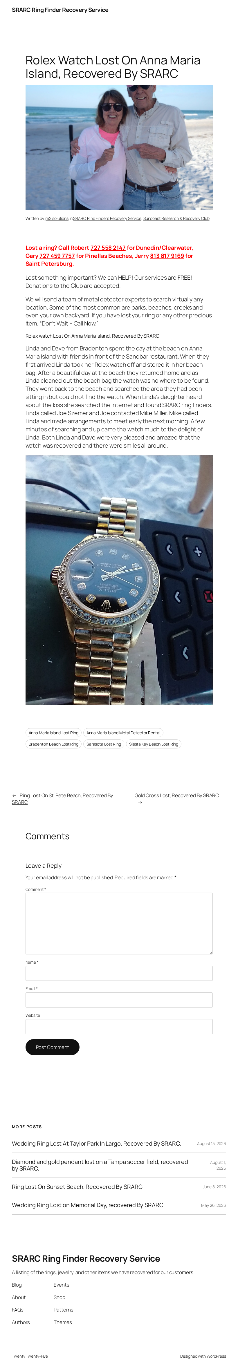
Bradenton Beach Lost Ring (54, 744)
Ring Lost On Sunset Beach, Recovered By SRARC (77, 1187)
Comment (36, 889)
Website (33, 1015)
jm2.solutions (56, 218)
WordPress (216, 1356)
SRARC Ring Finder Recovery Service (60, 10)
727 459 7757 (57, 256)
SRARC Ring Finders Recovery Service (107, 218)
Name (32, 962)
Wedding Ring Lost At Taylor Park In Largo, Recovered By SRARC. (96, 1143)
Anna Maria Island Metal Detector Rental (123, 732)
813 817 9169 (167, 256)
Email (32, 988)
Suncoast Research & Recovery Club (176, 218)
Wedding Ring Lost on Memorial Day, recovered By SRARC (87, 1205)
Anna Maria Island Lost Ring (53, 732)
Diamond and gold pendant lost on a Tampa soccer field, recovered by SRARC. (100, 1165)
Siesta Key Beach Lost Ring (153, 744)
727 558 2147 (108, 248)
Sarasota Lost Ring (103, 744)
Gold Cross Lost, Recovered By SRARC (177, 795)
